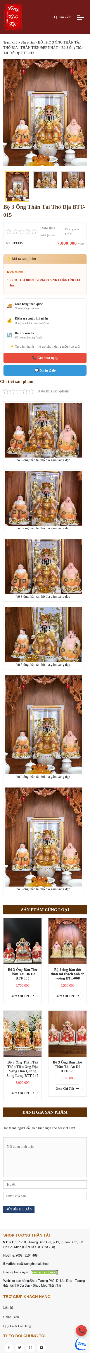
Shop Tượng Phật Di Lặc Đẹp (51, 1280)
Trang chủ (10, 42)
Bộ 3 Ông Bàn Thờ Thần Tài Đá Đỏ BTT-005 (22, 974)
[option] (45, 112)
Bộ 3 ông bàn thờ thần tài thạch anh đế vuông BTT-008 (67, 974)
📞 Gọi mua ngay (45, 358)
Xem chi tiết (20, 996)
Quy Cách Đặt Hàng (17, 1326)
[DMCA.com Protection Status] (44, 1272)
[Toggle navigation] (80, 17)
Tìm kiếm (64, 17)
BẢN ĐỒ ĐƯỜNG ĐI (38, 1247)
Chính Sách (11, 1317)
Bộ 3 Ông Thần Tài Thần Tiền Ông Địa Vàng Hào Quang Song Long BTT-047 (22, 1068)
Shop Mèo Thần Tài (47, 1285)
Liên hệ (8, 1307)
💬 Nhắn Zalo (45, 370)
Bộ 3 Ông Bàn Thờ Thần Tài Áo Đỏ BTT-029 (67, 1066)
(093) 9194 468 (27, 1255)
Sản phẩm (28, 42)
